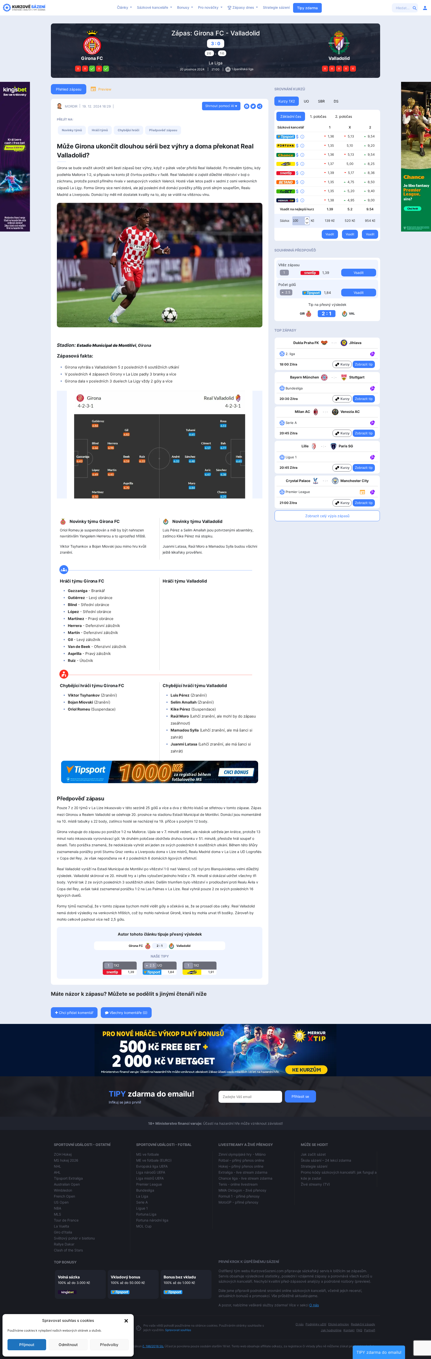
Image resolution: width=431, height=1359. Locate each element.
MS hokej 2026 (66, 1160)
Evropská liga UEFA (152, 1166)
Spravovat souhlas (178, 1330)
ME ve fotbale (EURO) (154, 1160)
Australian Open (67, 1184)
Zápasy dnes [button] (243, 7)
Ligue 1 (142, 1208)
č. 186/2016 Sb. (153, 1346)
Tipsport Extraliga (68, 1178)
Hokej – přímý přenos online (240, 1166)
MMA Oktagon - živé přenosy (242, 1190)
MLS (57, 1214)
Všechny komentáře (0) (127, 1012)
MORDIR (71, 106)
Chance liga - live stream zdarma (245, 1178)
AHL (57, 1172)
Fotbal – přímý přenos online (241, 1160)
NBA (57, 1208)
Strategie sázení (276, 7)
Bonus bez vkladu (180, 1277)
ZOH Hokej (63, 1154)
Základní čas (290, 116)
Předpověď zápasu (163, 130)
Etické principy (338, 1324)
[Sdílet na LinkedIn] (259, 105)
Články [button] (123, 7)
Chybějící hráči (128, 130)
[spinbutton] (301, 220)
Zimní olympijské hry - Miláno (242, 1154)
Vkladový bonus (125, 1277)
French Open (64, 1196)
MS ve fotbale (147, 1154)
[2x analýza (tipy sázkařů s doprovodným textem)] (372, 422)
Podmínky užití (316, 1324)
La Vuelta (61, 1226)
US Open (61, 1202)
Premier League (149, 1184)
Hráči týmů (100, 130)
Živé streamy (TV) (315, 1184)
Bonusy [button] (183, 7)
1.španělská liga (242, 69)
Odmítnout (68, 1344)
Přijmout (26, 1344)
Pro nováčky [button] (208, 7)
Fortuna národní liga (152, 1220)
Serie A (142, 1202)
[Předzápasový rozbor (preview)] (362, 491)
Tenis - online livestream (238, 1184)
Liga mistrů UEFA (150, 1178)
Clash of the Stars (68, 1250)
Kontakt (348, 1330)
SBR (321, 101)
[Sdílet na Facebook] (246, 105)
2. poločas (343, 116)
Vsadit (329, 234)
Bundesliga (145, 1190)
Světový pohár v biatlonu (74, 1238)
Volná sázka (69, 1277)
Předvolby (109, 1344)
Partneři (369, 1330)
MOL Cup (144, 1226)
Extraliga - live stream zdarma (242, 1172)
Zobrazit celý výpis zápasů (327, 516)
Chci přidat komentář (75, 1012)
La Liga (215, 62)
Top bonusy (65, 1262)
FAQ (359, 1330)
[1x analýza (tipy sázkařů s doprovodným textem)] (372, 354)
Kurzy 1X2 (286, 101)
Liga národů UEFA (150, 1172)
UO (306, 101)
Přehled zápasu (68, 89)
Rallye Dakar (64, 1244)
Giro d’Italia (63, 1232)
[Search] (415, 7)
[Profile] (425, 7)
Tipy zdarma (307, 8)
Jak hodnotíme (331, 1330)
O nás (314, 1305)
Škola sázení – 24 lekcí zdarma (326, 1160)
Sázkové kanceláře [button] (153, 7)
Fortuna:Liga (146, 1214)
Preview (104, 89)
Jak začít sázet (313, 1154)
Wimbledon (63, 1190)
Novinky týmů (72, 130)
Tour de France (66, 1220)
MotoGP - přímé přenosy (238, 1202)
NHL (57, 1166)
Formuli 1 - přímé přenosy (239, 1196)
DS (336, 101)
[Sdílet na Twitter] (253, 105)
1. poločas (318, 116)
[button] (126, 1320)
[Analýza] (372, 354)
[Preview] (362, 492)
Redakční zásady (363, 1324)
